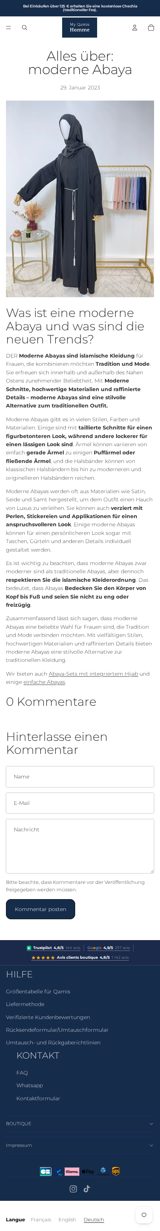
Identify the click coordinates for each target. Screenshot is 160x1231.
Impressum (19, 1145)
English (67, 1219)
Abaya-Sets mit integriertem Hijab (93, 673)
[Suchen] (24, 27)
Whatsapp (29, 1085)
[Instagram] (73, 1188)
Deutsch (94, 1219)
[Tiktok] (86, 1188)
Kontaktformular (38, 1098)
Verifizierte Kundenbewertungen (48, 1017)
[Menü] (8, 27)
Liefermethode (25, 1004)
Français (41, 1219)
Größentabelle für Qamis (38, 991)
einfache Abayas (44, 682)
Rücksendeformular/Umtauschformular (57, 1030)
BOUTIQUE (18, 1123)
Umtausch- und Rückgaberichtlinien (53, 1042)
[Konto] (135, 27)
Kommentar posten (40, 909)
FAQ (22, 1072)
